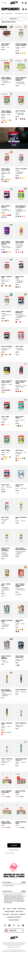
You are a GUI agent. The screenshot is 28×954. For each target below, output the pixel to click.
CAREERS (14, 908)
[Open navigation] (2, 3)
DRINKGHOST (22, 914)
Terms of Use (6, 950)
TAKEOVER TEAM (21, 908)
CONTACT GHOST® (19, 911)
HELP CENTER (6, 914)
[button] (22, 3)
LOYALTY (9, 908)
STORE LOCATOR (14, 914)
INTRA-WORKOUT (19, 13)
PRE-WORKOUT (9, 13)
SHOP (4, 908)
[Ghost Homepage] (14, 2)
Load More (14, 845)
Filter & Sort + (14, 18)
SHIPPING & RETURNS (9, 911)
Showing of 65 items (14, 850)
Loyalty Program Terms (6, 951)
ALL (3, 13)
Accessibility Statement (19, 950)
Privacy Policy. (9, 902)
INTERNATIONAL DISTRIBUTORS (14, 917)
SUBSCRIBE (23, 882)
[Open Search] (5, 3)
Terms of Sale (11, 950)
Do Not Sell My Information (15, 951)
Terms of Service (20, 901)
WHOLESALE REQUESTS (14, 920)
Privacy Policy (23, 951)
